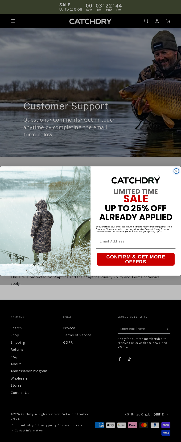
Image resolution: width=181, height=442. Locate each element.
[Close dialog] (176, 171)
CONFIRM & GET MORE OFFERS (135, 259)
